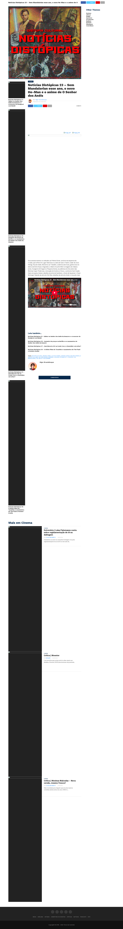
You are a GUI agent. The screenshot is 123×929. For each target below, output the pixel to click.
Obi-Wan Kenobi (43, 357)
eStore (88, 15)
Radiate (88, 21)
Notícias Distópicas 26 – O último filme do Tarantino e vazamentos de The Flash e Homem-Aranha (16, 510)
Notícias (76, 916)
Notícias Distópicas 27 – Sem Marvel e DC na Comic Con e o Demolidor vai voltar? (16, 374)
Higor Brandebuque (41, 99)
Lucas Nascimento (51, 537)
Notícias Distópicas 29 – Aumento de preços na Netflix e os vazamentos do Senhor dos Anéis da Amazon (16, 239)
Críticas (69, 916)
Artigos (47, 916)
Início (34, 916)
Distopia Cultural (37, 355)
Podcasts (83, 916)
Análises (40, 916)
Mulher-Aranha (75, 355)
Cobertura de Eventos (58, 916)
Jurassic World (65, 355)
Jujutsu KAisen (55, 355)
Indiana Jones (47, 355)
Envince (88, 13)
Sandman (50, 357)
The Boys (70, 357)
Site (89, 916)
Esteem (88, 22)
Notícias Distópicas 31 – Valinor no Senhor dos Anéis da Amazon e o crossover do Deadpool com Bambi (16, 103)
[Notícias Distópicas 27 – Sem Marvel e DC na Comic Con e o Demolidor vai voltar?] (16, 246)
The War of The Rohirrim (43, 358)
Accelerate (89, 19)
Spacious (89, 18)
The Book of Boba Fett (60, 357)
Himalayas (89, 24)
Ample (88, 16)
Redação (48, 658)
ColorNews (89, 26)
